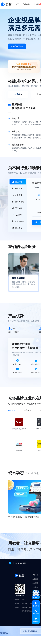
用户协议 (24, 603)
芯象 (23, 599)
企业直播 (35, 579)
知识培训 (35, 587)
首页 (17, 4)
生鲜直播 (35, 583)
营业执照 (17, 607)
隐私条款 (17, 603)
